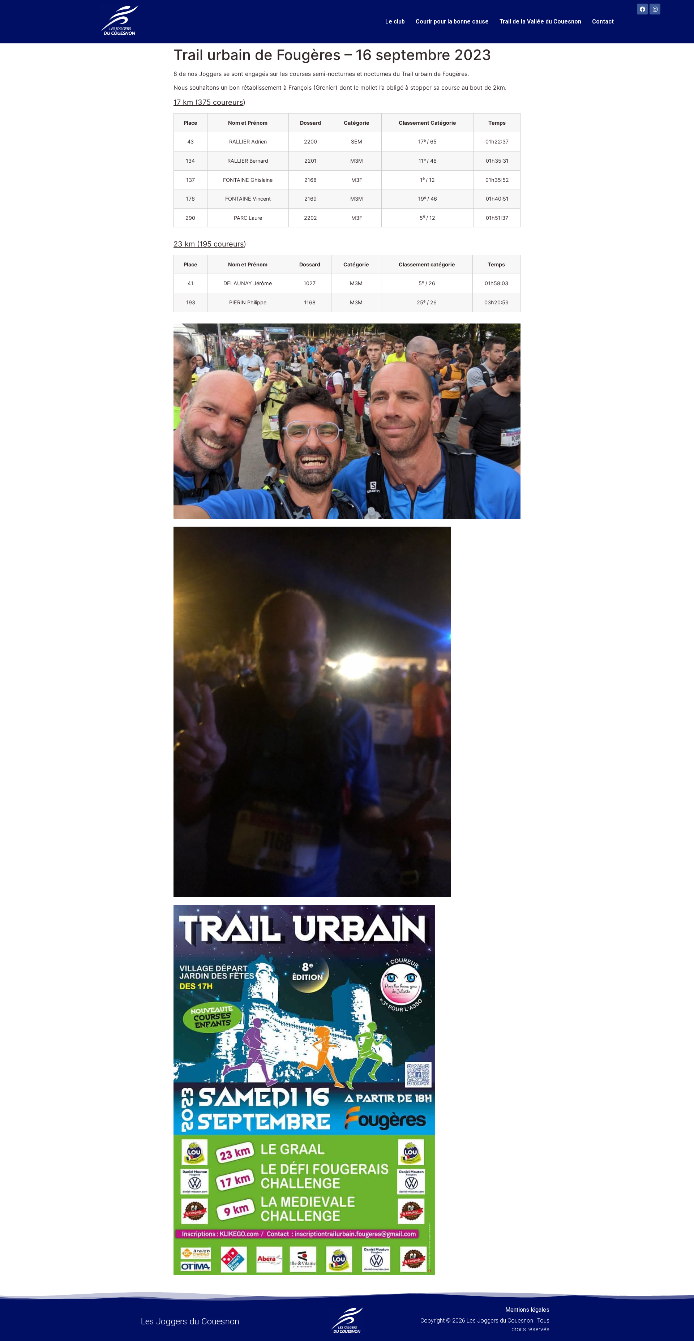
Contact (603, 21)
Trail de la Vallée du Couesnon (540, 21)
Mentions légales (527, 1309)
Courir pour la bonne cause (452, 21)
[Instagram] (655, 9)
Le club (395, 21)
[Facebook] (642, 9)
